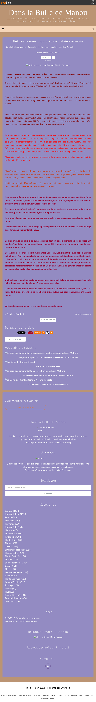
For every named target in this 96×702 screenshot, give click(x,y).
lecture (39, 53)
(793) (11, 517)
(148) (16, 572)
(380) (13, 540)
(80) (16, 598)
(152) (10, 569)
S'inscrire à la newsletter (15, 339)
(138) (15, 579)
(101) (12, 585)
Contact (46, 695)
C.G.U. (67, 695)
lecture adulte (48, 53)
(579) (12, 524)
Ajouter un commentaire (26, 407)
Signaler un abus (56, 695)
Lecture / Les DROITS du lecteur (21, 621)
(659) (12, 521)
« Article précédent (14, 314)
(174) (11, 559)
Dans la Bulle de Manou (48, 12)
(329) (11, 547)
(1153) (15, 514)
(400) (13, 534)
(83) (9, 592)
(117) (15, 582)
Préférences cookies (47, 698)
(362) (11, 543)
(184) (15, 556)
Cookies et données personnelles (82, 695)
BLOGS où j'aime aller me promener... (23, 618)
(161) (11, 566)
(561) (14, 527)
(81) (15, 595)
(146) (11, 576)
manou (44, 443)
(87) (10, 589)
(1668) (12, 511)
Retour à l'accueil (48, 320)
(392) (13, 537)
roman (57, 53)
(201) (14, 553)
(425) (11, 530)
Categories (32, 47)
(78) (12, 602)
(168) (16, 563)
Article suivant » (83, 314)
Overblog (65, 688)
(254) (18, 550)
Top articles (37, 695)
